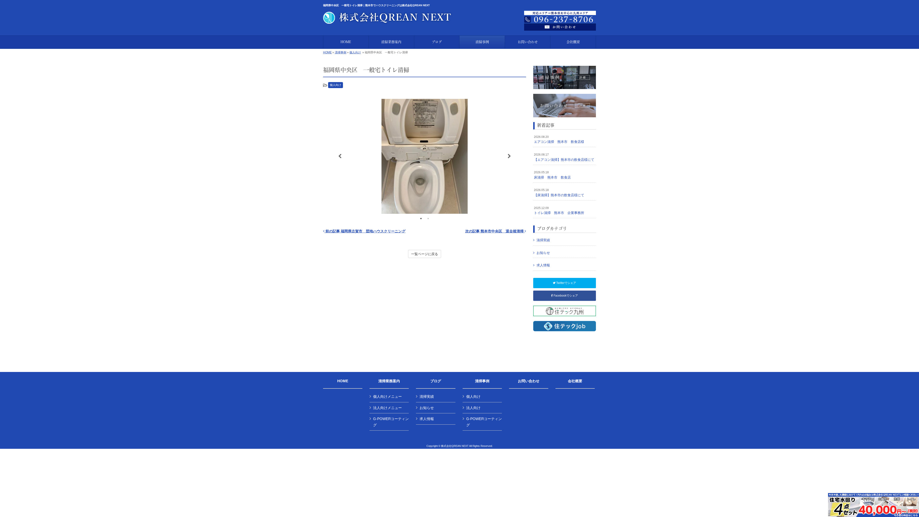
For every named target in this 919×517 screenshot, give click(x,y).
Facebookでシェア (565, 295)
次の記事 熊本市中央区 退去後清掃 (495, 231)
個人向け (355, 52)
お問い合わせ (528, 381)
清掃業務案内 (389, 381)
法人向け (473, 408)
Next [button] (509, 156)
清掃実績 (543, 240)
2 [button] (428, 218)
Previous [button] (339, 156)
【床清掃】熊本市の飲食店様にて (559, 192)
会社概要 (575, 381)
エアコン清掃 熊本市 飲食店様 (559, 139)
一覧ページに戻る (424, 254)
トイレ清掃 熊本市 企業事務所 (559, 210)
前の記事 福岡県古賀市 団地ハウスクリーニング (365, 231)
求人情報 (543, 265)
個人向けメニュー (387, 396)
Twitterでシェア (565, 283)
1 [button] (421, 218)
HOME (327, 52)
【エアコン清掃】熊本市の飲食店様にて (564, 157)
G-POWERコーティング (391, 422)
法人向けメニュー (387, 408)
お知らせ (543, 253)
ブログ (435, 381)
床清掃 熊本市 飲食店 (552, 175)
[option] (424, 156)
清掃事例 (340, 52)
